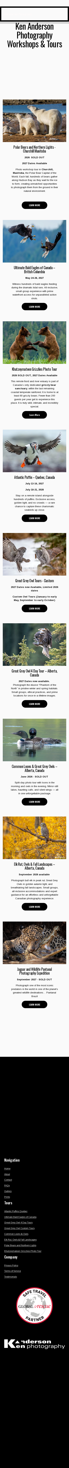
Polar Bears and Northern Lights (20, 1245)
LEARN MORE (34, 205)
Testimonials (10, 1276)
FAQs (7, 1185)
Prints (7, 1197)
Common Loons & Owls (16, 1234)
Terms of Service (12, 1271)
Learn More (34, 414)
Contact (8, 1180)
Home (7, 1168)
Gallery (8, 1191)
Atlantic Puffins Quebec (15, 1211)
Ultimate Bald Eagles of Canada (20, 1217)
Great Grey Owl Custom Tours (19, 1228)
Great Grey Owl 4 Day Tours (18, 1222)
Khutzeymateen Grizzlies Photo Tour (22, 1251)
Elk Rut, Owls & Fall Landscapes (20, 1239)
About (7, 1174)
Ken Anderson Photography (18, 14)
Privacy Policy (11, 1265)
